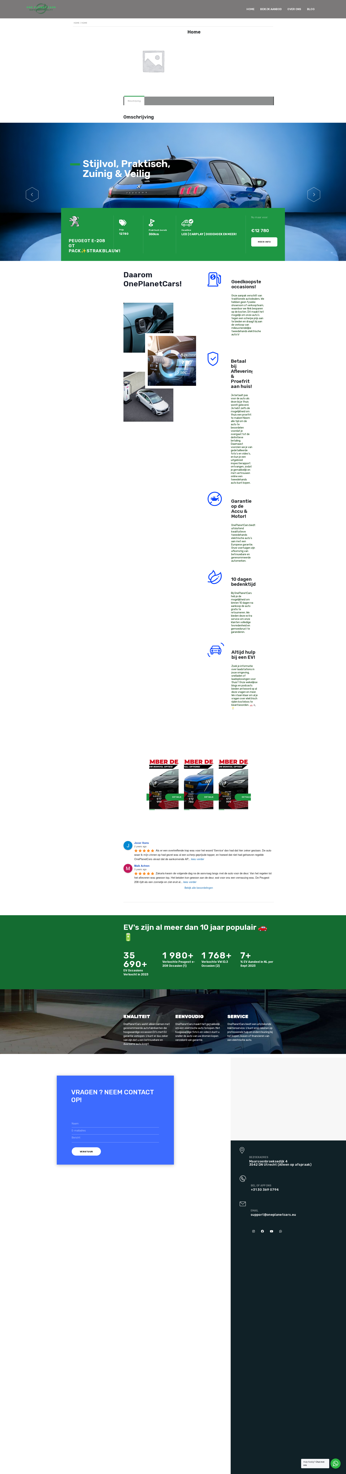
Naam (75, 1123)
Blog (311, 9)
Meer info (264, 242)
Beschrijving (134, 101)
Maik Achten (142, 865)
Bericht (76, 1137)
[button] (32, 192)
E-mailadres (79, 1130)
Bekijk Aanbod (271, 9)
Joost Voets (141, 843)
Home (250, 9)
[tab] (134, 101)
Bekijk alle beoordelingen (199, 887)
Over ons (294, 9)
